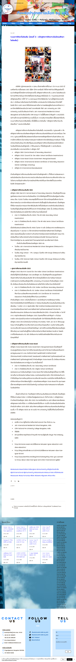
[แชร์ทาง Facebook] (11, 481)
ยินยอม (69, 659)
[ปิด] (74, 659)
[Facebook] (30, 632)
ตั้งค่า (63, 659)
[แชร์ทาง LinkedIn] (18, 481)
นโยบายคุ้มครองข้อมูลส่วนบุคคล (9, 660)
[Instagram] (30, 640)
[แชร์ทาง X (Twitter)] (15, 481)
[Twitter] (30, 635)
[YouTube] (30, 637)
